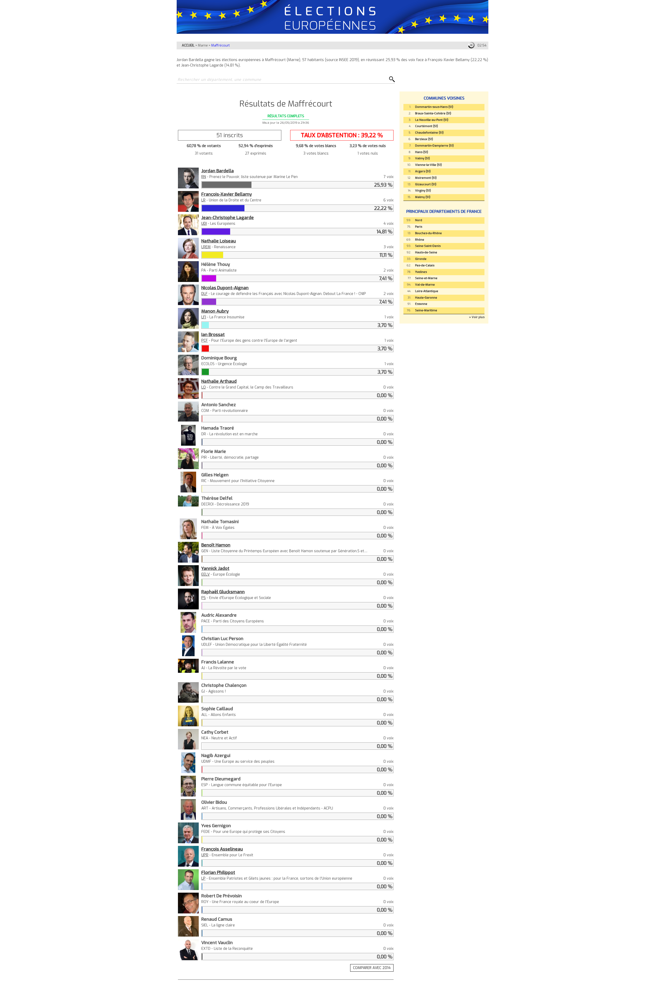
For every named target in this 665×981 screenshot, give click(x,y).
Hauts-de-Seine (426, 252)
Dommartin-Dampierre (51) (434, 146)
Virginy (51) (423, 191)
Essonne (421, 304)
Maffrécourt (220, 45)
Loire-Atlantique (426, 291)
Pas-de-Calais (424, 265)
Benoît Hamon (215, 545)
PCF (204, 340)
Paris (418, 227)
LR (203, 200)
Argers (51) (423, 171)
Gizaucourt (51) (425, 184)
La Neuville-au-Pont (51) (431, 120)
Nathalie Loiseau (218, 241)
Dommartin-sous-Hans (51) (434, 107)
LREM (206, 247)
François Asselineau (222, 849)
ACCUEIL (188, 45)
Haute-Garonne (426, 298)
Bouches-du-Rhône (428, 233)
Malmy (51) (422, 197)
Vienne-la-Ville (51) (428, 165)
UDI (204, 223)
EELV (205, 574)
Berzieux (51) (424, 139)
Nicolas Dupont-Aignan (225, 288)
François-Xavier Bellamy (226, 194)
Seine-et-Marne (426, 278)
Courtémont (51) (426, 126)
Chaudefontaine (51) (429, 133)
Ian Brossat (213, 334)
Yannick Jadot (215, 568)
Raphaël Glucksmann (223, 592)
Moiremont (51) (426, 178)
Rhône (419, 240)
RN (203, 176)
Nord (418, 220)
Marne (203, 45)
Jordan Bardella (217, 171)
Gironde (421, 259)
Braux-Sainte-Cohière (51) (433, 113)
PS (203, 597)
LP (203, 878)
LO (203, 387)
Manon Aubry (215, 311)
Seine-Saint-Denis (428, 246)
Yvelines (421, 272)
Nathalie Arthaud (219, 381)
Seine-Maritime (426, 310)
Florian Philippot (218, 872)
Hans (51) (421, 152)
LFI (203, 317)
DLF (204, 293)
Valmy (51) (422, 158)
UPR (204, 855)
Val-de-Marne (425, 285)
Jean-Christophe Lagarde (227, 217)
